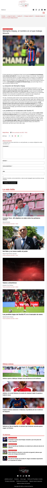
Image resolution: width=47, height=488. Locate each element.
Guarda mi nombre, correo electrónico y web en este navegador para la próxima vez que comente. (23, 179)
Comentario (6, 146)
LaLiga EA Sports (11, 16)
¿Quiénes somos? (9, 479)
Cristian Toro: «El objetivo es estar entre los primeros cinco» (21, 218)
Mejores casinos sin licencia (23, 483)
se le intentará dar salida (10, 120)
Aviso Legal (23, 479)
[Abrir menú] (44, 12)
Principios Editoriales (10, 481)
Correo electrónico (7, 166)
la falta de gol (21, 80)
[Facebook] (33, 10)
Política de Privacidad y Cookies (34, 479)
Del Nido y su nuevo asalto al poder (15, 251)
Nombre (5, 160)
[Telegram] (39, 10)
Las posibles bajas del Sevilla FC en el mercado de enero (23, 314)
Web (4, 171)
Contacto (16, 479)
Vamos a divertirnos (10, 283)
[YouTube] (45, 10)
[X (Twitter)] (42, 10)
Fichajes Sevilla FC (29, 16)
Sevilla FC (19, 16)
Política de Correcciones (22, 481)
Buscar (4, 9)
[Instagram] (36, 10)
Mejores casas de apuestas (35, 481)
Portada (3, 16)
